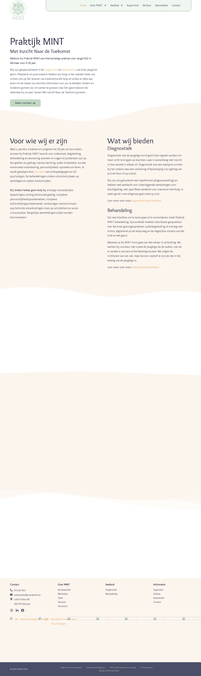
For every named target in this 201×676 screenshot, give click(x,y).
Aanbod (114, 5)
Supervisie (133, 5)
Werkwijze (63, 594)
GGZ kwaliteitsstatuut (96, 667)
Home (82, 5)
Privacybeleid (146, 667)
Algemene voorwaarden (71, 667)
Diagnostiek (111, 590)
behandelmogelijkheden (145, 267)
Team (60, 598)
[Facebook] (22, 610)
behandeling (69, 69)
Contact (176, 5)
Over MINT (96, 5)
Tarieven (62, 602)
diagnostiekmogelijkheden (146, 200)
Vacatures (63, 606)
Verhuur (146, 5)
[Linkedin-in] (17, 610)
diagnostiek (51, 69)
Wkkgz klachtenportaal (109, 671)
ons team (40, 171)
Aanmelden (161, 5)
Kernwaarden (64, 590)
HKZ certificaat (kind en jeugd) (123, 667)
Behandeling (111, 594)
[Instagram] (11, 610)
